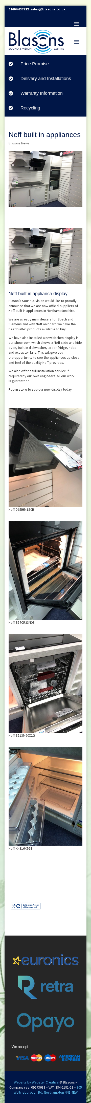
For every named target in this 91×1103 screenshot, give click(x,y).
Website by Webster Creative (36, 1082)
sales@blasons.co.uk (47, 9)
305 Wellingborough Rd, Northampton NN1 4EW (48, 1090)
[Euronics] (26, 910)
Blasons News (19, 143)
